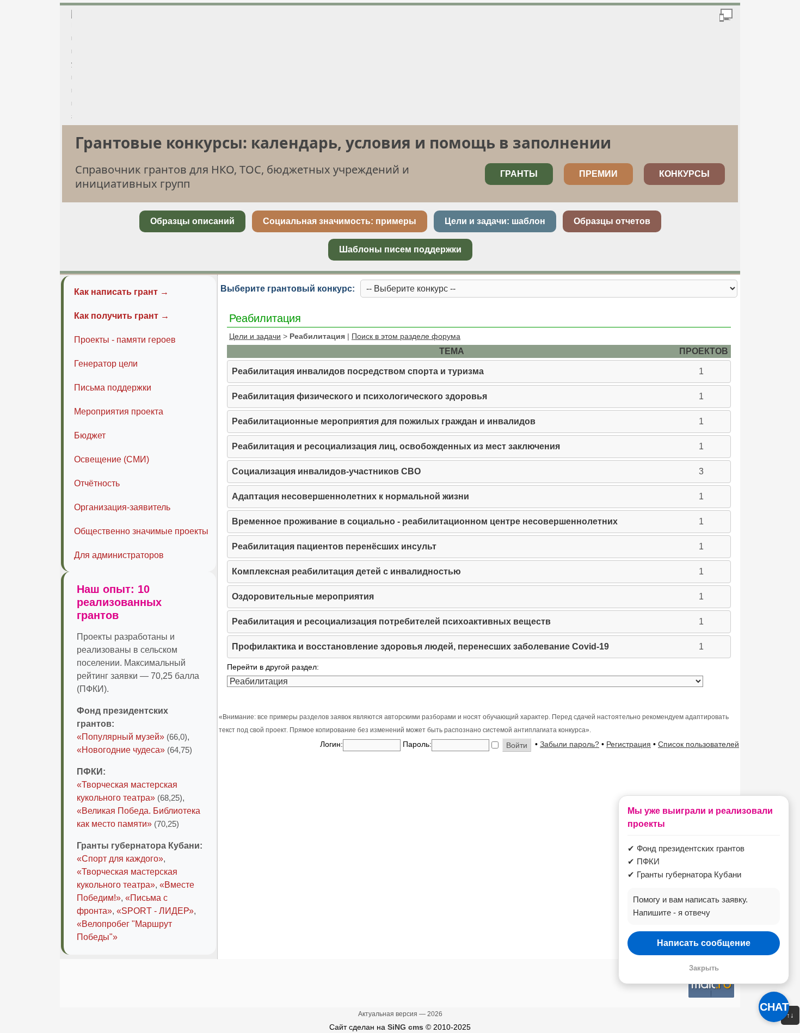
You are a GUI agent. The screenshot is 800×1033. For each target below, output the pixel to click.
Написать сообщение (703, 943)
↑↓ (790, 1015)
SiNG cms (405, 1027)
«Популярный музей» (120, 736)
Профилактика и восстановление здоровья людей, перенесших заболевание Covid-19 (420, 646)
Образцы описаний (192, 221)
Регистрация (628, 744)
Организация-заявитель (122, 507)
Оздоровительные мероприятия (303, 596)
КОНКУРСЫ (684, 173)
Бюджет (90, 435)
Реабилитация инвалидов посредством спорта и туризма (358, 371)
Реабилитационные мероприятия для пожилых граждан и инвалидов (384, 421)
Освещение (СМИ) (111, 459)
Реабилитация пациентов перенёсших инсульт (334, 546)
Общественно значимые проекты (141, 531)
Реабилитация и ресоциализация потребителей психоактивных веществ (391, 621)
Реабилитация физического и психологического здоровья (359, 396)
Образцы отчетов (612, 221)
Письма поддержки (112, 387)
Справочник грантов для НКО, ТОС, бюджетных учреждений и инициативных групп (242, 176)
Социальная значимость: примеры (339, 221)
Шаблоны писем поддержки (400, 249)
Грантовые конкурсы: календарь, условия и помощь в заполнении (343, 142)
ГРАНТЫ (519, 173)
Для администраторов (119, 555)
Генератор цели (106, 363)
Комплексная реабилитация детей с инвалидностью (346, 571)
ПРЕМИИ (598, 173)
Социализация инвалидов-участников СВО (326, 471)
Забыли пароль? (569, 744)
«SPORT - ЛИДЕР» (155, 911)
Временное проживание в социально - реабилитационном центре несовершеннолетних (425, 521)
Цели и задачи (255, 336)
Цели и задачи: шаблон (495, 221)
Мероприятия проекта (118, 411)
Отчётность (97, 483)
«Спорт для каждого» (120, 858)
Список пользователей (698, 744)
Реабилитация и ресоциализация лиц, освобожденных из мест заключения (396, 446)
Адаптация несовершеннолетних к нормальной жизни (350, 496)
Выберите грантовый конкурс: (287, 288)
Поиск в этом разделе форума (406, 336)
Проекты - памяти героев (125, 339)
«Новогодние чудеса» (121, 749)
